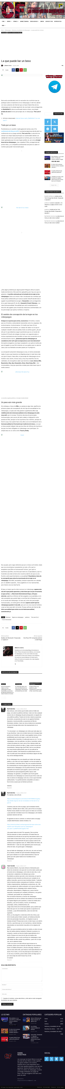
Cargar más (53, 185)
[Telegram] (48, 129)
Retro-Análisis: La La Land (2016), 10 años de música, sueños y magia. (57, 158)
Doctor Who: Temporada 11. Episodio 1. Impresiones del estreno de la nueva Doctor (36, 1037)
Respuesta (9, 787)
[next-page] (5, 698)
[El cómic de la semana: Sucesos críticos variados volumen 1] (47, 166)
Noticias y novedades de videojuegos (21, 30)
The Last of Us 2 (35, 617)
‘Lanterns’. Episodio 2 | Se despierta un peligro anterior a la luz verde (53, 204)
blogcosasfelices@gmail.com (26, 1080)
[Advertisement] (32, 46)
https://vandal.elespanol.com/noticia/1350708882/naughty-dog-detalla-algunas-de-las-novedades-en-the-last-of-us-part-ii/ (23, 800)
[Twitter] (55, 122)
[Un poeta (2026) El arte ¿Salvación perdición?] (47, 172)
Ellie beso (8, 617)
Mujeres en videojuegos (17, 617)
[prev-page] (2, 698)
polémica (27, 617)
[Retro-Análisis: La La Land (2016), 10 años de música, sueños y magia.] (47, 158)
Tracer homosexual (6, 619)
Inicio (2, 30)
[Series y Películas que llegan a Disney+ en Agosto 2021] (26, 1019)
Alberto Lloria (8, 65)
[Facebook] (13, 70)
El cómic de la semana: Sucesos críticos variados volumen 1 (57, 166)
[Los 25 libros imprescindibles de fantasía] (26, 1028)
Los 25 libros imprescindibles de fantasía (35, 1028)
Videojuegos (8, 30)
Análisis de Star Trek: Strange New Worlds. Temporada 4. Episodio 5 (54, 198)
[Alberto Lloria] (2, 65)
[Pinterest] (21, 70)
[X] (17, 70)
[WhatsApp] (25, 70)
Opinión (3, 684)
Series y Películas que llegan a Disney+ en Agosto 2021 (36, 1020)
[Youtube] (55, 129)
